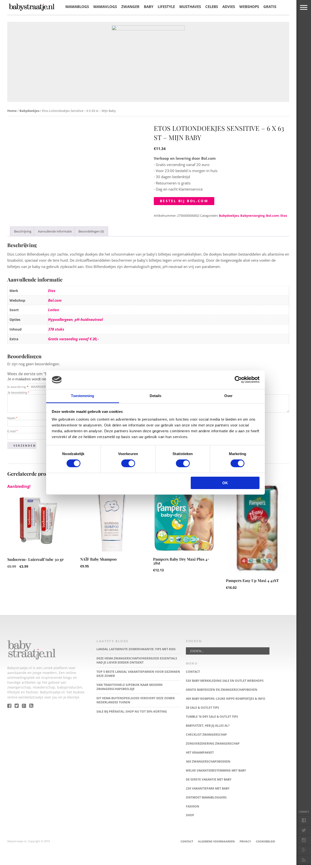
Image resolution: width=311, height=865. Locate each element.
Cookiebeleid (265, 841)
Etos (283, 215)
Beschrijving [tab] (22, 231)
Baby (148, 6)
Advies (228, 6)
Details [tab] (156, 396)
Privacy (245, 841)
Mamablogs (77, 6)
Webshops (249, 6)
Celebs (211, 6)
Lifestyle (166, 6)
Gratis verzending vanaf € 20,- (73, 338)
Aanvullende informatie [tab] (55, 231)
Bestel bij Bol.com (184, 201)
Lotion (53, 309)
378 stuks (56, 329)
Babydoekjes (29, 110)
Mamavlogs (105, 6)
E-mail (12, 431)
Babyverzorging (252, 215)
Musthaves (190, 6)
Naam (12, 418)
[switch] (128, 463)
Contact (187, 841)
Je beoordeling (18, 392)
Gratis (269, 6)
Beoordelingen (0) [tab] (91, 231)
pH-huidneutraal (89, 319)
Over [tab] (228, 396)
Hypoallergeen (60, 319)
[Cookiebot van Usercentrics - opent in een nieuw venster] (238, 379)
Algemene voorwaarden (216, 841)
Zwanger (130, 6)
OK (225, 483)
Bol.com (272, 215)
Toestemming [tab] (82, 396)
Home (12, 110)
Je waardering (17, 387)
